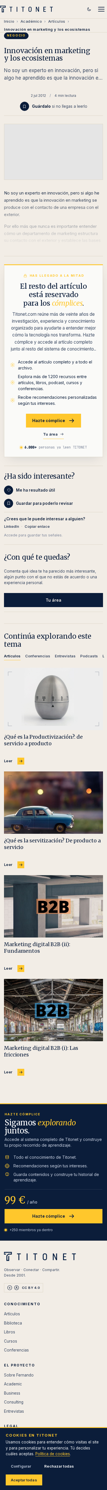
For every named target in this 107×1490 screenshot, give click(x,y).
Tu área (50, 434)
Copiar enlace (37, 526)
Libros (9, 1332)
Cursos (10, 1341)
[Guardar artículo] (24, 106)
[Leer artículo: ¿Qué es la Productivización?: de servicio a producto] (53, 699)
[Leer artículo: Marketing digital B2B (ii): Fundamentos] (53, 906)
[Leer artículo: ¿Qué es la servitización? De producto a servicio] (53, 802)
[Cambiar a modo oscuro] (89, 9)
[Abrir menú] (101, 9)
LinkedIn (11, 526)
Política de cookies (52, 1454)
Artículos (56, 21)
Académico (31, 21)
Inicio (9, 21)
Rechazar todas (59, 1466)
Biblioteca (13, 1323)
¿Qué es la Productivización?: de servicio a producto (43, 740)
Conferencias (16, 1350)
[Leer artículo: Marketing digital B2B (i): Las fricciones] (53, 1010)
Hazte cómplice (48, 420)
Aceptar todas (24, 1480)
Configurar (21, 1466)
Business (12, 1393)
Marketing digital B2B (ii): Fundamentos (37, 947)
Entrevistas (14, 1411)
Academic (13, 1384)
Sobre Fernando (19, 1375)
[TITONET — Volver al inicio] (28, 9)
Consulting (13, 1402)
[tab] (12, 657)
